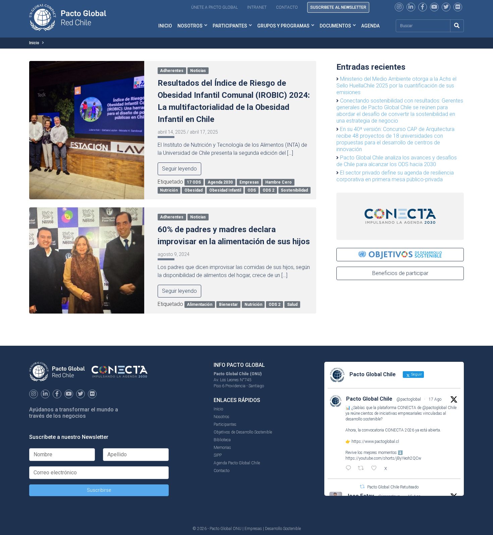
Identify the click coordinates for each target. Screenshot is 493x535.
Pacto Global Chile (369, 399)
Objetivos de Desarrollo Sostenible (243, 432)
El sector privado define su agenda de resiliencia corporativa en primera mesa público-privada (395, 176)
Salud (292, 304)
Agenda (370, 25)
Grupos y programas (283, 25)
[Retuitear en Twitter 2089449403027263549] (363, 468)
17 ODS (194, 182)
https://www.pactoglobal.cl (375, 441)
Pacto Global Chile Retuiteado (393, 487)
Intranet (257, 7)
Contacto (287, 7)
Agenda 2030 (220, 182)
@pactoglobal (408, 399)
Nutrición (169, 190)
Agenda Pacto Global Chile (237, 463)
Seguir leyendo (179, 168)
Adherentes (171, 70)
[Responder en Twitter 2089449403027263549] (350, 468)
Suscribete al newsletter (338, 7)
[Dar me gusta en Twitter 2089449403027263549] (376, 468)
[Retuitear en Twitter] (362, 486)
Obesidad (193, 190)
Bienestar (228, 304)
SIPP (218, 455)
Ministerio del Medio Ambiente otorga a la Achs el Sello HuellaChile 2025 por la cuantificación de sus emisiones (396, 85)
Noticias (198, 70)
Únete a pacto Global (214, 7)
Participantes (230, 25)
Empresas (249, 182)
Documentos (335, 25)
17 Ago (435, 399)
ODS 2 (268, 190)
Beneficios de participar (400, 273)
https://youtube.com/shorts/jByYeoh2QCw (383, 458)
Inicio (165, 25)
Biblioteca (222, 440)
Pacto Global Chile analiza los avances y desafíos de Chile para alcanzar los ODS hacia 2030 (396, 161)
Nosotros (190, 25)
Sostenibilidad (294, 190)
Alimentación (199, 304)
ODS (252, 190)
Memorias (222, 447)
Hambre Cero (278, 182)
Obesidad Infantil (225, 190)
